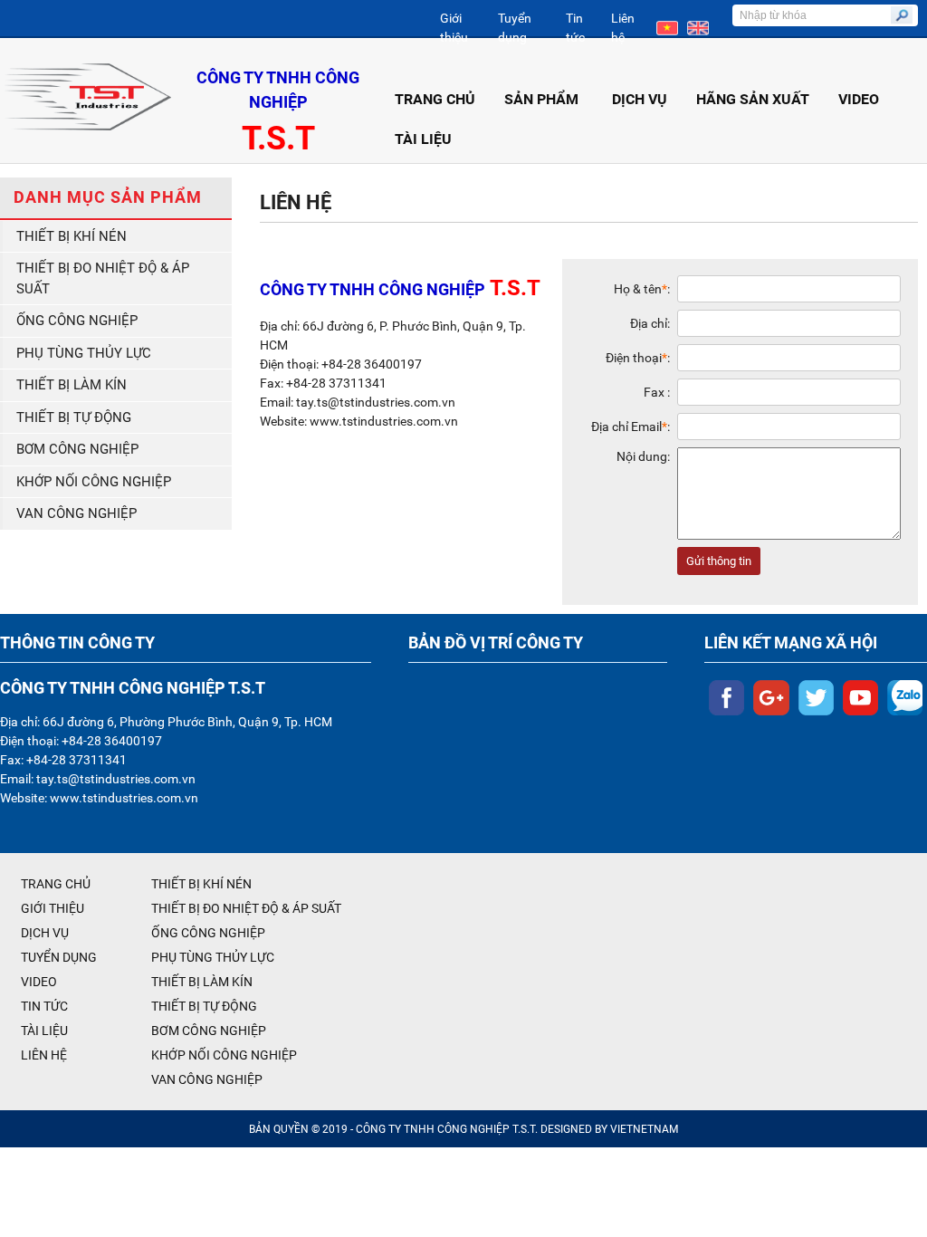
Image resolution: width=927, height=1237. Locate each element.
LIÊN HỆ (44, 1055)
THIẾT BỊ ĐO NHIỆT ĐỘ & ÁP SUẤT (102, 278)
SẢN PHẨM (541, 99)
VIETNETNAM (644, 1129)
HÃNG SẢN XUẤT (752, 99)
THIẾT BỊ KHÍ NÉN (71, 236)
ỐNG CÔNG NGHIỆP (77, 320)
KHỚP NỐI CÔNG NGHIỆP (93, 482)
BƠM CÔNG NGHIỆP (77, 449)
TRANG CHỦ (435, 99)
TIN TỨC (44, 1006)
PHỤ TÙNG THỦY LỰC (83, 353)
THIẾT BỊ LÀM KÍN (71, 385)
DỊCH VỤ (639, 99)
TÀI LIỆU (423, 139)
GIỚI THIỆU (52, 908)
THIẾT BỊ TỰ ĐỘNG (73, 417)
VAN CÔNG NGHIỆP (76, 513)
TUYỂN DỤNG (59, 957)
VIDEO (858, 99)
